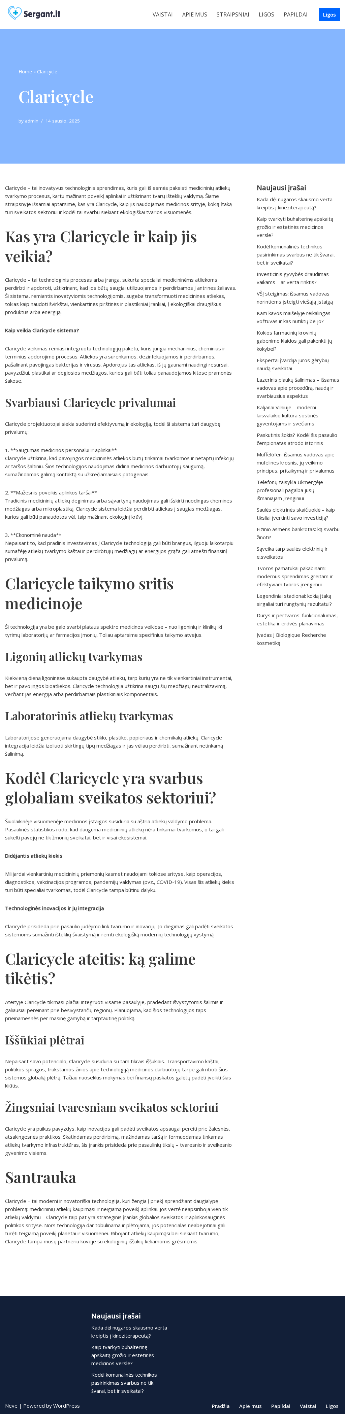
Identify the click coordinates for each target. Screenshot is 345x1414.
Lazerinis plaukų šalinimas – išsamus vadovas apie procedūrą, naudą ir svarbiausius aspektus (298, 387)
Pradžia (221, 1406)
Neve (11, 1405)
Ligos (266, 14)
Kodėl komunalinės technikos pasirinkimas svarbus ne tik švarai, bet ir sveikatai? (296, 254)
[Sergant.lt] (40, 14)
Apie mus (194, 14)
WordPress (66, 1405)
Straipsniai (233, 14)
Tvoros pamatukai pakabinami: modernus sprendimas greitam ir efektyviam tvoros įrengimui (295, 576)
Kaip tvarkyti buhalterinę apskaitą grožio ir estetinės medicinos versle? (295, 226)
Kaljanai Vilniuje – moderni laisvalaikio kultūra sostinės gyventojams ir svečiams (287, 415)
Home (25, 71)
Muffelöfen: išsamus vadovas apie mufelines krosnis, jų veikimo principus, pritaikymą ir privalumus (296, 462)
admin (31, 121)
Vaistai (163, 14)
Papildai (296, 14)
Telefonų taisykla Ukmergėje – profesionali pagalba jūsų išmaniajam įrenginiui (292, 490)
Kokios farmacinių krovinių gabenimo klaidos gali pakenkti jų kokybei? (294, 340)
